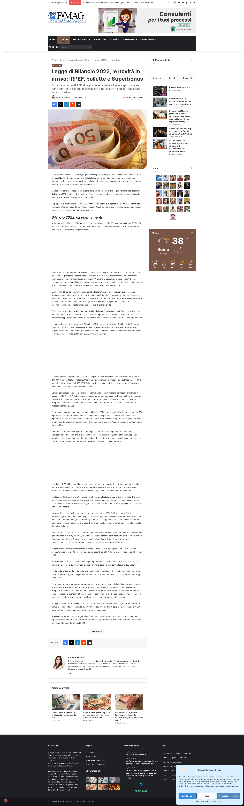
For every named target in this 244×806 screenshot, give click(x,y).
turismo (174, 779)
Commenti (187, 78)
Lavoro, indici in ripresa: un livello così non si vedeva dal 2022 (64, 715)
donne (178, 753)
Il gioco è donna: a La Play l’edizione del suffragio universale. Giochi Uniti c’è (180, 131)
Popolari (157, 78)
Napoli (173, 771)
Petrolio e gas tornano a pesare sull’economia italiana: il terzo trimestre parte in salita (96, 715)
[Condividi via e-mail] (78, 104)
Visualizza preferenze (229, 796)
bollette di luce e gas (90, 194)
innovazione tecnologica (172, 762)
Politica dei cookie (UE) (95, 760)
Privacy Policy (216, 801)
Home (52, 39)
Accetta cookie (188, 796)
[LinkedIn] (66, 104)
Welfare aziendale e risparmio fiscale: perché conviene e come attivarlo (180, 101)
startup (165, 779)
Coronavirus (167, 753)
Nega (206, 796)
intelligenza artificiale (171, 766)
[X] (60, 104)
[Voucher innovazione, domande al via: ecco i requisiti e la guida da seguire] (114, 780)
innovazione (184, 758)
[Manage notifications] (6, 800)
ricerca (165, 775)
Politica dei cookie (202, 801)
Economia (63, 39)
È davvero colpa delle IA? (180, 87)
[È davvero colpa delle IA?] (160, 91)
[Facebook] (54, 104)
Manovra (97, 631)
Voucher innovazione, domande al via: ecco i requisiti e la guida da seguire (112, 3)
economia (187, 753)
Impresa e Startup (81, 39)
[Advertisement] (97, 252)
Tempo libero (128, 39)
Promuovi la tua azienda (95, 764)
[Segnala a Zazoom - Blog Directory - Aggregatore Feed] (141, 786)
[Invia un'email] (69, 97)
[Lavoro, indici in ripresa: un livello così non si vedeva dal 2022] (66, 702)
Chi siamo (90, 752)
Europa (165, 758)
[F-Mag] (67, 17)
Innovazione (100, 39)
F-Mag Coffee (147, 39)
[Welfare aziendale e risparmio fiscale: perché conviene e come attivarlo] (160, 102)
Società (113, 39)
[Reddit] (72, 104)
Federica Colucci (62, 97)
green (174, 758)
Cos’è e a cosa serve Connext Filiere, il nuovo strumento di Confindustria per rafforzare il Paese (179, 146)
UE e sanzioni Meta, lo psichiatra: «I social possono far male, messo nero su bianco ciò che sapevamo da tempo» (180, 116)
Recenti (172, 78)
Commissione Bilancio (94, 181)
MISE (165, 771)
